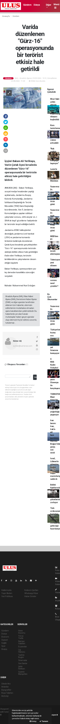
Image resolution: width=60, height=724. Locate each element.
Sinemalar (22, 660)
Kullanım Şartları (31, 590)
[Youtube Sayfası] (17, 580)
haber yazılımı (8, 715)
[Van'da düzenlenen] (22, 98)
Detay (33, 721)
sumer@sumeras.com (22, 346)
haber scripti (5, 718)
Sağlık (4, 643)
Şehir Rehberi (21, 667)
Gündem (27, 4)
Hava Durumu (21, 632)
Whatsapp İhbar (31, 593)
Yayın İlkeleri (6, 593)
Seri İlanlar (22, 663)
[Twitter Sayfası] (7, 580)
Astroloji (4, 696)
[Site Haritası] (32, 580)
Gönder (35, 377)
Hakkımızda (6, 590)
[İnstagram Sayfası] (12, 580)
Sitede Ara (5, 684)
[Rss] (27, 580)
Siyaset (4, 640)
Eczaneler (22, 646)
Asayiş (4, 649)
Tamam (44, 721)
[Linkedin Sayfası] (22, 580)
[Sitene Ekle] (37, 580)
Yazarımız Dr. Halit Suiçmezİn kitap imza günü (55, 195)
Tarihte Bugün (21, 656)
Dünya (37, 4)
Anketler (5, 687)
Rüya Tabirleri (7, 693)
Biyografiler (6, 690)
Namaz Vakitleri (21, 642)
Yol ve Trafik (20, 637)
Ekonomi (5, 637)
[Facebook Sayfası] (2, 580)
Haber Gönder (30, 596)
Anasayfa (6, 16)
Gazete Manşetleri (22, 673)
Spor (3, 646)
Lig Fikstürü (21, 651)
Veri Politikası (7, 596)
